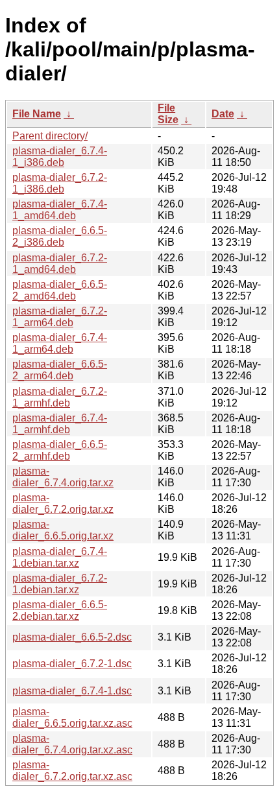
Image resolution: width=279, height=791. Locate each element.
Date (223, 113)
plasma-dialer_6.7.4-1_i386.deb (59, 156)
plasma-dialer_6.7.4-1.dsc (72, 690)
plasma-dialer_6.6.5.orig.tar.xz (63, 530)
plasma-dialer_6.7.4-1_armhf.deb (59, 423)
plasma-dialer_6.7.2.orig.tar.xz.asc (72, 770)
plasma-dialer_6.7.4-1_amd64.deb (59, 209)
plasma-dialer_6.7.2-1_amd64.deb (59, 263)
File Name (36, 113)
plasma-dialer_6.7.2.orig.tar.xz (63, 503)
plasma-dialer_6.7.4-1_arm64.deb (59, 343)
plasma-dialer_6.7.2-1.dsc (72, 663)
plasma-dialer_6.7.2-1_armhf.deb (59, 397)
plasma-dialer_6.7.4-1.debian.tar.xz (59, 557)
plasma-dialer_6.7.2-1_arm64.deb (59, 316)
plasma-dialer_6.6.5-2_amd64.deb (59, 290)
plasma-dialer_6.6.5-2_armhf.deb (59, 450)
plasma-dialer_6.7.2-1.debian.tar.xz (59, 584)
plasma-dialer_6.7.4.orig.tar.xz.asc (72, 744)
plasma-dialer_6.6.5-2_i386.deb (59, 236)
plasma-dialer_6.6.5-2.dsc (72, 637)
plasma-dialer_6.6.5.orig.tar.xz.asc (72, 717)
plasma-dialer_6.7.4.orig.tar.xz (63, 477)
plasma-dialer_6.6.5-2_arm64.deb (59, 370)
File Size (168, 113)
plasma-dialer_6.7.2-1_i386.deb (59, 183)
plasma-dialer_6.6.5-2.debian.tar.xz (59, 610)
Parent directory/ (50, 135)
